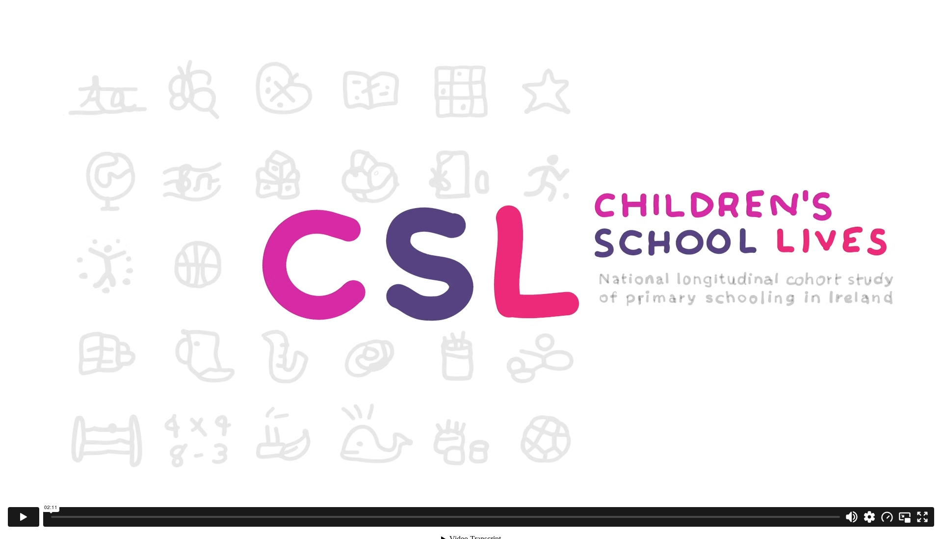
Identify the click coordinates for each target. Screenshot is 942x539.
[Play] (23, 517)
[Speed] (887, 517)
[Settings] (869, 517)
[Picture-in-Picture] (905, 517)
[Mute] (852, 517)
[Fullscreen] (922, 517)
